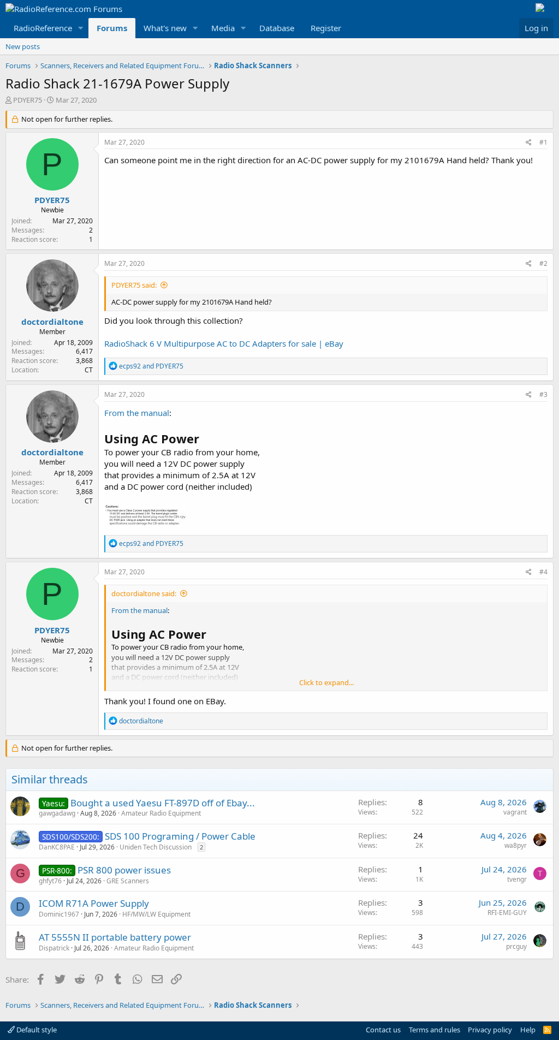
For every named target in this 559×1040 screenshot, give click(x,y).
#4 (543, 572)
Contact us (383, 1030)
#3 (543, 394)
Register (326, 27)
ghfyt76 (50, 881)
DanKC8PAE (57, 847)
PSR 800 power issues (124, 870)
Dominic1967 (59, 914)
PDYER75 (27, 100)
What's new (165, 27)
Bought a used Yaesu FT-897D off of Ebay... (162, 803)
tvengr (517, 879)
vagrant (515, 812)
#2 (543, 263)
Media (223, 27)
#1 (543, 142)
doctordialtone (52, 321)
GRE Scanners (127, 881)
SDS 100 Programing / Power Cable (180, 836)
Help (528, 1030)
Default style (36, 1030)
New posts (22, 46)
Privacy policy (490, 1030)
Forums (112, 27)
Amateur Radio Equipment (161, 813)
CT (89, 370)
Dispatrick (54, 948)
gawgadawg (57, 813)
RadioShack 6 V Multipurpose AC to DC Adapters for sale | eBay (223, 343)
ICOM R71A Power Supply (94, 903)
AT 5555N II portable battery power (115, 937)
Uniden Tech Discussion (156, 847)
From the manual (136, 412)
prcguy (516, 946)
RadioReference (43, 27)
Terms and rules (434, 1030)
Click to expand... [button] (326, 682)
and (151, 366)
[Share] (529, 142)
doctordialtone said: (143, 593)
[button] (80, 28)
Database (276, 27)
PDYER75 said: (134, 285)
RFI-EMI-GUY (507, 912)
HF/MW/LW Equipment (156, 914)
